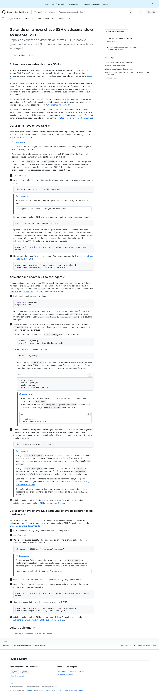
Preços (54, 690)
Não (25, 672)
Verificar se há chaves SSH (60, 105)
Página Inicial (13, 18)
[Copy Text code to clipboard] (90, 374)
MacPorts (14, 291)
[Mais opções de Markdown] (127, 31)
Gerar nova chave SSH (61, 18)
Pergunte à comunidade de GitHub (72, 671)
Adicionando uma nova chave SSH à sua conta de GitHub (38, 503)
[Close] (152, 3)
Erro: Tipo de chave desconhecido (25, 526)
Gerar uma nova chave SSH (28, 125)
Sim (15, 672)
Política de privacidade (17, 676)
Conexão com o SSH (41, 18)
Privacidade (38, 690)
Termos (29, 690)
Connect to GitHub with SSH (119, 38)
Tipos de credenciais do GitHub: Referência (32, 634)
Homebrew (28, 291)
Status (47, 690)
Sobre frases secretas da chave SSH (34, 64)
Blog (81, 690)
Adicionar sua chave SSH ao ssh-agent (36, 277)
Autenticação (26, 18)
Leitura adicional (21, 627)
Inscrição (151, 12)
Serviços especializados (68, 690)
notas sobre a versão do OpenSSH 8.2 (76, 118)
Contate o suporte (66, 675)
